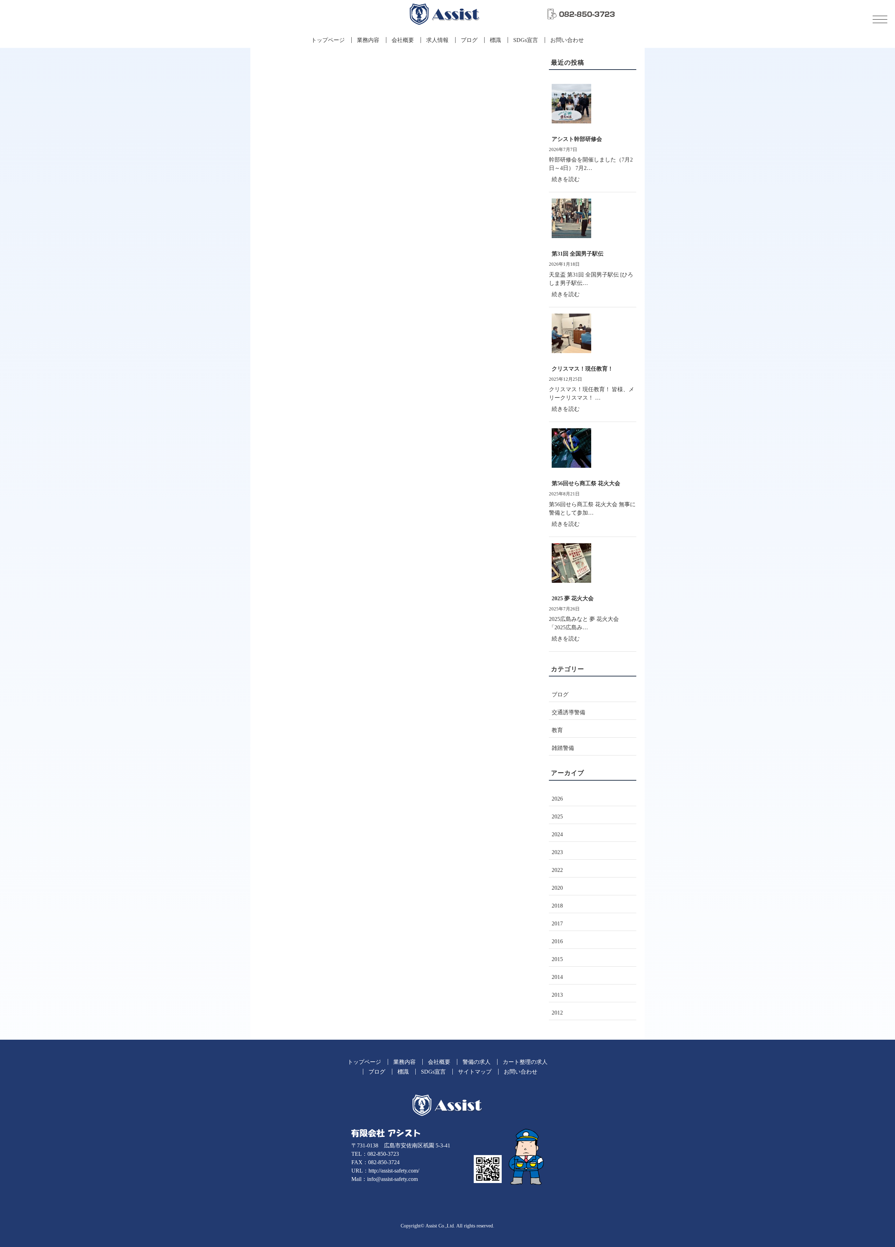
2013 (557, 995)
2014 (557, 977)
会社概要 (403, 40)
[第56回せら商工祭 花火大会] (592, 450)
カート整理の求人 (525, 1062)
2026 (557, 799)
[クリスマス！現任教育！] (592, 336)
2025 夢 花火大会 (573, 598)
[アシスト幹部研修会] (592, 106)
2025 (557, 816)
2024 (557, 834)
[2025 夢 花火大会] (592, 566)
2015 (557, 959)
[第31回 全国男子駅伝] (592, 221)
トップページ (328, 40)
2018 (557, 906)
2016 (557, 941)
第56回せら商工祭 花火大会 (586, 483)
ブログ (469, 40)
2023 (557, 852)
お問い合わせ (567, 40)
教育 (557, 730)
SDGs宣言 (525, 40)
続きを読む (568, 181)
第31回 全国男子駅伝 (577, 254)
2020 (557, 888)
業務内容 (368, 40)
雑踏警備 (563, 748)
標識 (495, 40)
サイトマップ (475, 1072)
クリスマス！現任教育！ (582, 369)
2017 (557, 923)
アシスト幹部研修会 (577, 139)
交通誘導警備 (568, 712)
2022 (557, 870)
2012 (557, 1013)
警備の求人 (477, 1062)
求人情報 (437, 40)
